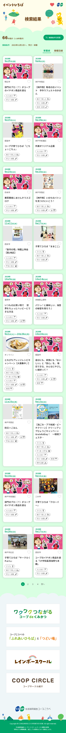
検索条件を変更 (54, 37)
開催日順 (58, 50)
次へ (43, 584)
